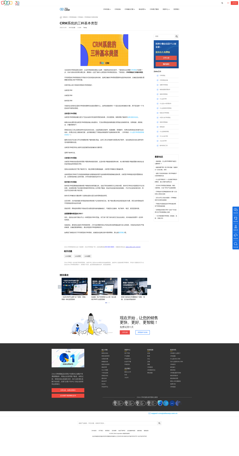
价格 (148, 353)
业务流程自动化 (133, 117)
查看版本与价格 (143, 332)
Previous (60, 287)
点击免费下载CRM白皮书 (68, 395)
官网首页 (65, 17)
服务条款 (139, 430)
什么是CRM (163, 99)
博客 (148, 364)
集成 (148, 356)
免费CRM (173, 384)
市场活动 (127, 364)
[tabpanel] (75, 289)
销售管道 (172, 370)
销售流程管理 (105, 356)
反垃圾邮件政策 (131, 430)
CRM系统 (134, 70)
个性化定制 (105, 372)
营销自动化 (105, 375)
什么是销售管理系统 (166, 108)
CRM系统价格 (164, 80)
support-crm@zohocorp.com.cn (164, 413)
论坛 (148, 358)
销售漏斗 (162, 127)
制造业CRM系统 (164, 113)
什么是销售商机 (164, 131)
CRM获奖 (150, 367)
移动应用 (141, 9)
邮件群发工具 (164, 145)
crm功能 (68, 256)
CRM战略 (173, 356)
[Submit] (159, 423)
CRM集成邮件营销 (175, 372)
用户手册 (127, 353)
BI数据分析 (105, 361)
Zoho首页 (94, 430)
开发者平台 (105, 386)
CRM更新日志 (151, 370)
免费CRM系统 (164, 85)
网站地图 (150, 372)
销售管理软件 (174, 375)
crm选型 (87, 256)
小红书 (126, 377)
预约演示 (166, 64)
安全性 (103, 384)
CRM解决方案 (129, 9)
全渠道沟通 (105, 358)
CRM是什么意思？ (175, 353)
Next (149, 287)
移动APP (104, 381)
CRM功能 (106, 9)
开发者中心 (127, 358)
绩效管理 (104, 367)
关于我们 (101, 430)
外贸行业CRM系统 (165, 117)
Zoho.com (10, 3)
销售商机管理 (174, 378)
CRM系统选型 (72, 17)
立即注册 (234, 3)
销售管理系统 (164, 94)
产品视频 (127, 356)
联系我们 (176, 9)
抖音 (125, 374)
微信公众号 (127, 372)
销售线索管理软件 (165, 89)
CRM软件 (173, 364)
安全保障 (114, 430)
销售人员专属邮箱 (175, 381)
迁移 (148, 361)
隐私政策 (146, 430)
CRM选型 (80, 17)
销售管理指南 (164, 122)
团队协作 (104, 378)
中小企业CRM (164, 136)
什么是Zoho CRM (175, 358)
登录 (228, 3)
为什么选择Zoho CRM (176, 361)
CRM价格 (118, 9)
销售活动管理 (105, 364)
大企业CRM (163, 141)
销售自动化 (105, 353)
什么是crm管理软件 (165, 103)
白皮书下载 (127, 361)
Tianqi (85, 27)
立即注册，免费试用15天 (68, 390)
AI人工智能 (105, 370)
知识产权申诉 (121, 430)
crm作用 (78, 256)
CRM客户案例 (154, 9)
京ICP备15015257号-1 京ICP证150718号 (137, 436)
